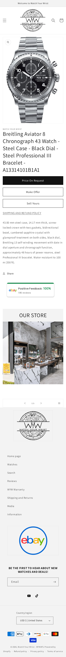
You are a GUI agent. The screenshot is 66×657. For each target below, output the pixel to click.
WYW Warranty (15, 489)
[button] (5, 20)
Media (10, 506)
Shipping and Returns (20, 497)
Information (14, 514)
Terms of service (55, 651)
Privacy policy (37, 651)
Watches (12, 464)
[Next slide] (41, 403)
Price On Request (33, 180)
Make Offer (33, 192)
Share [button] (10, 273)
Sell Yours (33, 203)
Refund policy (20, 651)
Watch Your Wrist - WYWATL (31, 647)
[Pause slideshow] (59, 403)
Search (11, 472)
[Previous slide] (25, 403)
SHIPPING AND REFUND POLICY (22, 213)
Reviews (12, 481)
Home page (14, 456)
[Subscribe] (54, 582)
